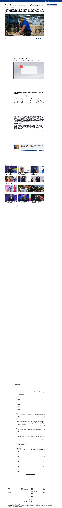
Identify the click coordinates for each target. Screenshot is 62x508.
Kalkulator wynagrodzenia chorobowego (24, 489)
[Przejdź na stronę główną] (9, 1)
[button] (48, 1)
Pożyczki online (32, 494)
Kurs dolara (9, 492)
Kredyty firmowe (32, 495)
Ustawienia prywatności (44, 501)
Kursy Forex (44, 492)
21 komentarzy (38, 38)
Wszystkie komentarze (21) (30, 474)
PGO (6, 38)
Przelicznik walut (10, 493)
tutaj (21, 506)
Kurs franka (9, 491)
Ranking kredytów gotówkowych (34, 491)
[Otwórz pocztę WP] (45, 1)
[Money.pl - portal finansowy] (13, 1)
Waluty (9, 489)
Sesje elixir (44, 491)
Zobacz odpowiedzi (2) (21, 410)
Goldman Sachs (19, 128)
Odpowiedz (19, 392)
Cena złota (44, 489)
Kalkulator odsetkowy (22, 491)
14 (43, 466)
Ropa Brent (44, 493)
